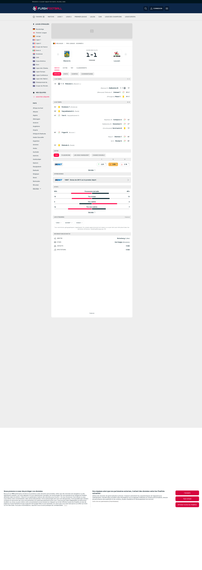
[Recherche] (145, 8)
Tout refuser (187, 499)
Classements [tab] (82, 68)
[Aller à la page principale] (49, 8)
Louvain (117, 61)
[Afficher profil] (67, 54)
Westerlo (67, 61)
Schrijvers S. (117, 120)
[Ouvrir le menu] (167, 8)
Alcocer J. (72, 132)
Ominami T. (117, 92)
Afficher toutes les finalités (187, 505)
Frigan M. (65, 132)
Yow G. (64, 115)
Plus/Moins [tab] (65, 155)
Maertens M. (108, 120)
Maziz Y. (110, 137)
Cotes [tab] (65, 68)
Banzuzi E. (104, 88)
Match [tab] (56, 68)
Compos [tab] (75, 74)
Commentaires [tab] (87, 74)
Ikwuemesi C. (117, 124)
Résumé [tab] (57, 74)
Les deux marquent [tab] (81, 155)
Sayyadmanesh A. (73, 115)
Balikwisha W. (107, 124)
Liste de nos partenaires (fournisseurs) (105, 501)
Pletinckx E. (108, 92)
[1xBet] (58, 164)
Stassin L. (77, 84)
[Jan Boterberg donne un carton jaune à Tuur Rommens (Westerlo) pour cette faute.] (59, 107)
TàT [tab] (72, 68)
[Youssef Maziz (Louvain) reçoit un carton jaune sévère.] (123, 96)
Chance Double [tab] (98, 155)
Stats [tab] (66, 74)
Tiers (65, 505)
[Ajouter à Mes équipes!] (58, 54)
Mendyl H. (118, 141)
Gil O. (112, 141)
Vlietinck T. (118, 137)
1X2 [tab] (56, 155)
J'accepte (187, 493)
